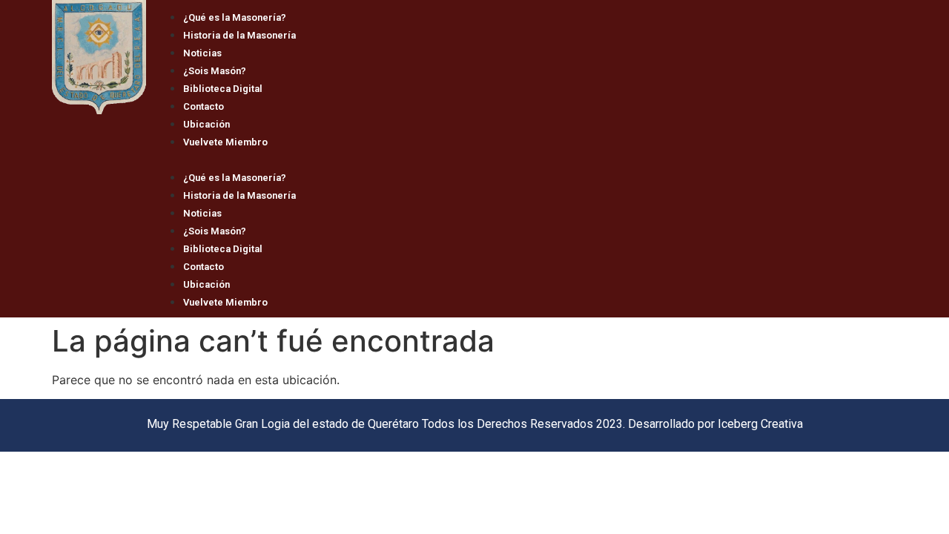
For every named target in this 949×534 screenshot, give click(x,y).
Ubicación (206, 124)
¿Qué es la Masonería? (234, 17)
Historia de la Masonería (239, 35)
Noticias (202, 53)
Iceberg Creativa (760, 424)
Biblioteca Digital (222, 88)
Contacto (203, 106)
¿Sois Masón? (214, 70)
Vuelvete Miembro (225, 142)
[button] (521, 159)
